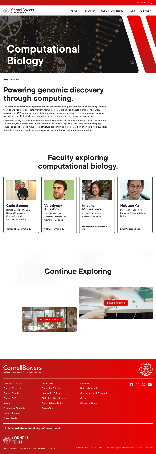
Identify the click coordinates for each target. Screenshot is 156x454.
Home (5, 79)
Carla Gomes (17, 205)
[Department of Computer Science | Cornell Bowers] (18, 11)
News (132, 10)
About (74, 10)
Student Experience (111, 10)
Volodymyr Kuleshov (53, 207)
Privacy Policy (24, 448)
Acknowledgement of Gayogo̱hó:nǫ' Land (34, 428)
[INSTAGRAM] (137, 385)
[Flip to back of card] (35, 228)
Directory (145, 10)
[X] (143, 385)
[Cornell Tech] (16, 440)
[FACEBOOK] (131, 385)
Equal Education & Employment (44, 448)
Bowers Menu (143, 3)
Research (89, 10)
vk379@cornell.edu (54, 229)
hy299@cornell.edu (130, 229)
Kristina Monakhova (92, 207)
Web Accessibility (10, 448)
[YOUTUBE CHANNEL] (150, 385)
